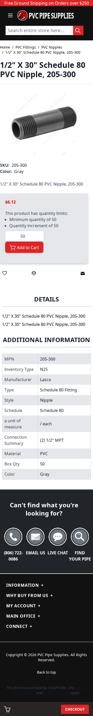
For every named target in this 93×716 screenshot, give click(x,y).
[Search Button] (78, 30)
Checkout (75, 709)
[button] (44, 123)
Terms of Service (56, 692)
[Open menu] (10, 15)
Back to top (46, 672)
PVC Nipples (51, 47)
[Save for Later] (4, 273)
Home (5, 47)
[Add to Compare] (33, 273)
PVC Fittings (26, 47)
